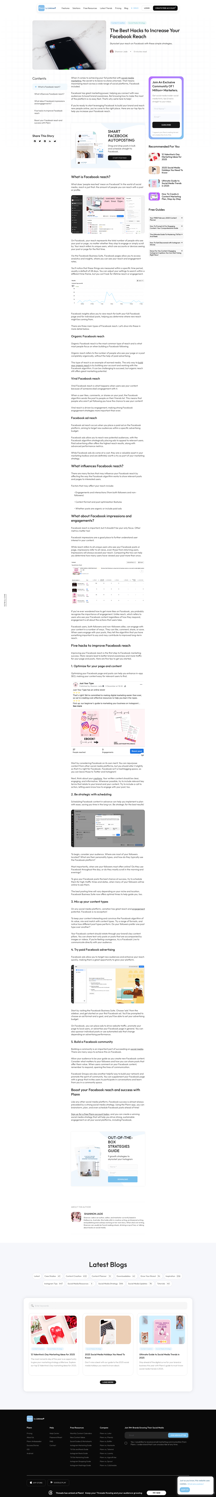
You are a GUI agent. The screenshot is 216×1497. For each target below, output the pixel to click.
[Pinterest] (44, 141)
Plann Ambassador (34, 1441)
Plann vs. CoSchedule (108, 1465)
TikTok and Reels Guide (79, 1449)
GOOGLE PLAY (60, 1482)
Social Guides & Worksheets (81, 1441)
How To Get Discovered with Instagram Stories (165, 244)
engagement (138, 908)
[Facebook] (34, 141)
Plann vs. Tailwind (107, 1449)
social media (137, 1049)
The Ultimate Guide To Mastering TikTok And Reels (165, 235)
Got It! (184, 1489)
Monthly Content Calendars (81, 1433)
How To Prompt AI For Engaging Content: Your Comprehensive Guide (164, 227)
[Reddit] (54, 141)
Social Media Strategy (136, 23)
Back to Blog (5, 600)
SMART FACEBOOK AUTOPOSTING (121, 136)
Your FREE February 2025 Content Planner (163, 219)
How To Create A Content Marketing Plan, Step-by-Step (171, 196)
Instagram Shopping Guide (80, 1461)
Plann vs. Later (106, 1433)
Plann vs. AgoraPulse (108, 1457)
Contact (53, 1445)
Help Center (54, 1433)
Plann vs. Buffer (106, 1441)
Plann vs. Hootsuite (107, 1445)
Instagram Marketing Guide (81, 1445)
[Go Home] (47, 8)
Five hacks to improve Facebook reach (48, 111)
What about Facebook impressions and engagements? (49, 102)
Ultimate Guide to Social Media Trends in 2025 (172, 183)
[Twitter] (39, 141)
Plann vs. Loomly (106, 1453)
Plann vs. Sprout (106, 1461)
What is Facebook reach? (49, 87)
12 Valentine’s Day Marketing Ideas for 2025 (172, 157)
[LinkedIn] (49, 141)
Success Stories (33, 1445)
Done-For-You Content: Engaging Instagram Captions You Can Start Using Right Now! (165, 253)
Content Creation (118, 23)
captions (97, 778)
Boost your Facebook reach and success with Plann (48, 121)
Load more (108, 1382)
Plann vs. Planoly (106, 1437)
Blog (126, 8)
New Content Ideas (77, 1437)
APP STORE (37, 1483)
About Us (30, 1437)
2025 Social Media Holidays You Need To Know (172, 170)
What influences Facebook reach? (49, 94)
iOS (28, 1449)
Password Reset (56, 1437)
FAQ (51, 1441)
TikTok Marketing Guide (79, 1457)
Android (30, 1453)
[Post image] (154, 157)
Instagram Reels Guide (79, 1453)
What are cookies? (195, 1483)
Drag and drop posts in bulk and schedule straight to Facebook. (122, 148)
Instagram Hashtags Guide (80, 1465)
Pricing (118, 8)
